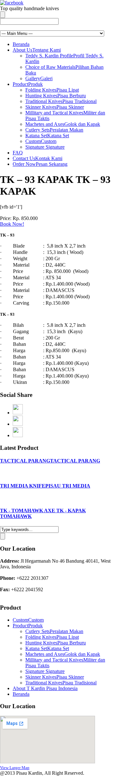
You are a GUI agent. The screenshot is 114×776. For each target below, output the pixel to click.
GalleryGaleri (39, 78)
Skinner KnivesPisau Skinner (54, 107)
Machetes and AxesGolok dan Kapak (62, 124)
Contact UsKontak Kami (37, 158)
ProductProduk (28, 84)
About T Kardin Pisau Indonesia (45, 688)
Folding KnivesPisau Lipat (52, 90)
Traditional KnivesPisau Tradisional (61, 101)
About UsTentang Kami (37, 50)
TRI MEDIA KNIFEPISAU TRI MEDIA (45, 485)
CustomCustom (40, 141)
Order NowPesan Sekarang (40, 164)
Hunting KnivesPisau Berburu (55, 95)
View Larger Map (14, 767)
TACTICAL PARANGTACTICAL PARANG (50, 460)
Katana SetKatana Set (47, 135)
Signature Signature (45, 147)
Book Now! (12, 224)
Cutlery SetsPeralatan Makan (54, 130)
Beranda (21, 44)
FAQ (18, 152)
